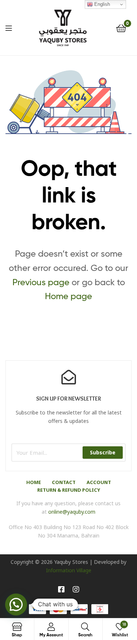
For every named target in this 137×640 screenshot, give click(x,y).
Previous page (40, 282)
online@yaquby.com (71, 511)
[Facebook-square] (61, 589)
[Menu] (8, 27)
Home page (68, 296)
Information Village (68, 570)
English (101, 4)
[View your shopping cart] (121, 28)
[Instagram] (76, 589)
